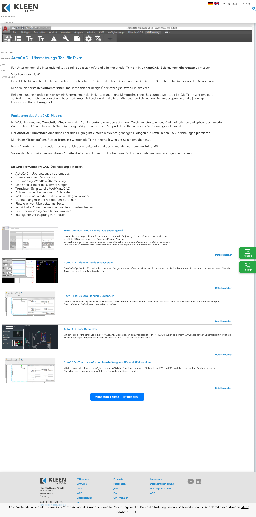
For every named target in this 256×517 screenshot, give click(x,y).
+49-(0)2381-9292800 (238, 3)
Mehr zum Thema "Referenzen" (117, 396)
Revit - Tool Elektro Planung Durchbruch (89, 295)
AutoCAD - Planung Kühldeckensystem (88, 262)
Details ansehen (223, 254)
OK (136, 512)
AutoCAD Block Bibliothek (80, 329)
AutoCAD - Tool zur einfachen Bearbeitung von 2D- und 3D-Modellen (107, 362)
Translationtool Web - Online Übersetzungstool (93, 230)
